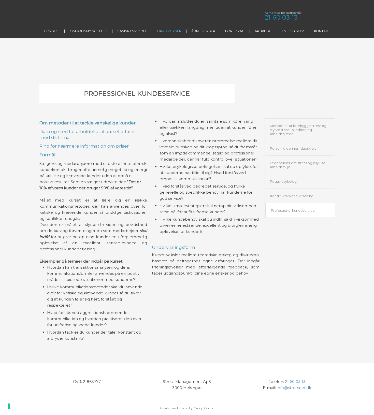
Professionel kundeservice (293, 210)
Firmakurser (169, 31)
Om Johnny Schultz (88, 31)
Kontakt (322, 31)
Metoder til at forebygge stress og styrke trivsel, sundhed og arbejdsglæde (298, 130)
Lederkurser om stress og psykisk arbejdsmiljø (297, 165)
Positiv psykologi (283, 181)
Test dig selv (292, 31)
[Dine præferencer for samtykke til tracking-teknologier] (9, 406)
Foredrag (234, 31)
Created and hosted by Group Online (187, 408)
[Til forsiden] (74, 16)
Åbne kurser (203, 31)
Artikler (262, 31)
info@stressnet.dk (294, 387)
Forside (52, 31)
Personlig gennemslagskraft (293, 148)
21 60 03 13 (281, 17)
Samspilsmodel (132, 31)
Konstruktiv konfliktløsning (291, 196)
